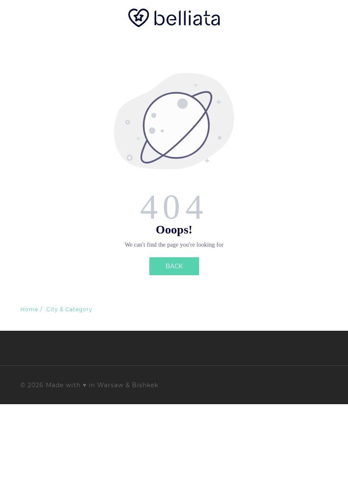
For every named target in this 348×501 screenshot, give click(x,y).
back (174, 266)
